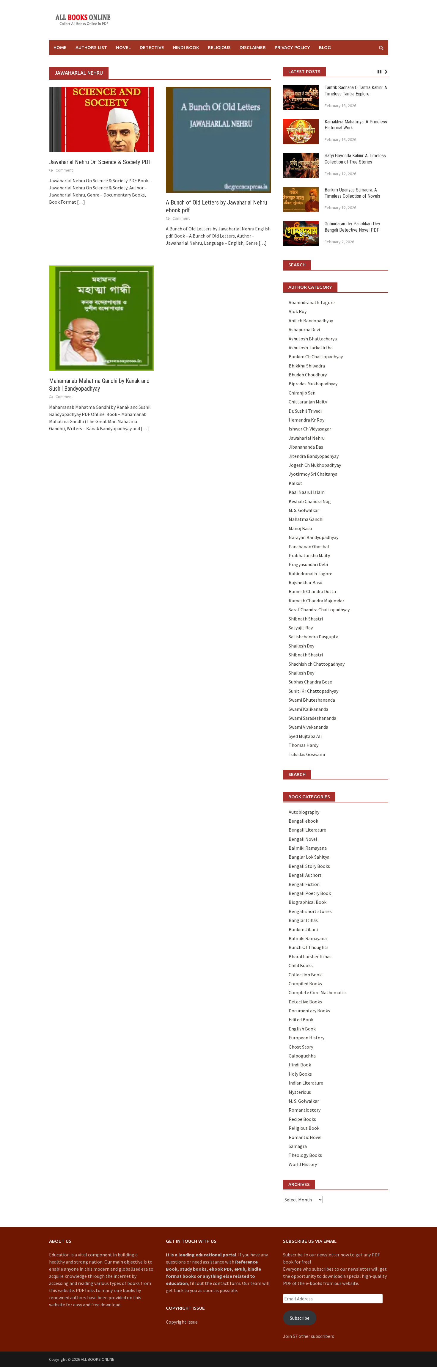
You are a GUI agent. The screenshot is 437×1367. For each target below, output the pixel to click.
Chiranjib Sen (302, 393)
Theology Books (305, 1155)
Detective (152, 47)
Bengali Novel (303, 839)
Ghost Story (301, 1047)
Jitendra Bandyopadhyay (314, 456)
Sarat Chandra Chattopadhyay (319, 609)
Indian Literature (306, 1083)
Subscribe (299, 1318)
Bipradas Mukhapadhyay (313, 383)
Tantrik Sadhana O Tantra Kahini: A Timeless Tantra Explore (356, 91)
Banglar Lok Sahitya (309, 857)
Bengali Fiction (304, 884)
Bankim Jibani (303, 929)
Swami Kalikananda (308, 709)
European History (306, 1038)
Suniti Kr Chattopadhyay (313, 691)
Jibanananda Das (306, 447)
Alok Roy (297, 311)
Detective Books (305, 1002)
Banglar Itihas (303, 920)
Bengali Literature (307, 830)
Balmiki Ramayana (308, 848)
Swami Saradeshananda (312, 718)
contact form (226, 1283)
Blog (325, 47)
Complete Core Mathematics (318, 992)
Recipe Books (302, 1119)
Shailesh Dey (301, 646)
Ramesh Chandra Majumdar (316, 601)
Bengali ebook (303, 821)
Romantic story (304, 1110)
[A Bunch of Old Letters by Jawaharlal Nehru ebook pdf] (218, 139)
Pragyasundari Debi (308, 564)
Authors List (91, 47)
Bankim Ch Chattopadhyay (316, 356)
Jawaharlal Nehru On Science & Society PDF (100, 162)
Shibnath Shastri (306, 619)
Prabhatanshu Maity (309, 555)
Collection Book (305, 975)
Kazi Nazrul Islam (307, 492)
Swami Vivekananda (308, 727)
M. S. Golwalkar (304, 510)
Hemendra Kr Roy (306, 420)
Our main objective (123, 1262)
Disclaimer (253, 47)
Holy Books (300, 1074)
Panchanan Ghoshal (309, 546)
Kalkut (295, 483)
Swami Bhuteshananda (312, 700)
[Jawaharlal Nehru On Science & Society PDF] (101, 119)
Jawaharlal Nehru (307, 438)
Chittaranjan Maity (308, 402)
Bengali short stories (310, 911)
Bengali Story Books (309, 866)
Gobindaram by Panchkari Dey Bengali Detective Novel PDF (352, 227)
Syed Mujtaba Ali (305, 736)
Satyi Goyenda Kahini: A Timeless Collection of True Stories (355, 159)
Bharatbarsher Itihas (310, 956)
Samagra (298, 1146)
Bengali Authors (305, 875)
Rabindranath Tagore (310, 573)
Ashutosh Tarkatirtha (311, 348)
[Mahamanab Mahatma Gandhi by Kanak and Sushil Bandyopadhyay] (101, 317)
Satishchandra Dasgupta (313, 636)
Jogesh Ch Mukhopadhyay (315, 465)
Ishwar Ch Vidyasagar (310, 429)
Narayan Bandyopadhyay (313, 537)
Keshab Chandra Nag (310, 501)
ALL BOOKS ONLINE (97, 1359)
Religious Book (304, 1128)
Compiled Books (305, 983)
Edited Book (301, 1019)
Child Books (301, 965)
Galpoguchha (302, 1056)
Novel (123, 47)
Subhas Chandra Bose (310, 682)
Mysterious (300, 1092)
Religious (219, 47)
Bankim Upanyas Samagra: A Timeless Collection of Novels (352, 193)
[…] (80, 202)
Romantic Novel (305, 1137)
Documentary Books (309, 1011)
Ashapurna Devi (304, 329)
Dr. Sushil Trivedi (305, 411)
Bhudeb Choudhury (308, 375)
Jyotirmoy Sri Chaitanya (313, 474)
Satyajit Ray (301, 628)
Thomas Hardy (303, 745)
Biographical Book (307, 902)
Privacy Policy (292, 47)
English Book (302, 1029)
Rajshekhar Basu (305, 582)
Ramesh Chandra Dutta (312, 591)
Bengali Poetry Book (310, 893)
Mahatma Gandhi (306, 519)
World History (303, 1164)
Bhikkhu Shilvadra (307, 366)
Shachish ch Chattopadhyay (317, 664)
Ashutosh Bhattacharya (313, 339)
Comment (64, 170)
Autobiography (304, 812)
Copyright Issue (182, 1322)
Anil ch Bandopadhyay (311, 320)
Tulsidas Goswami (307, 754)
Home (60, 47)
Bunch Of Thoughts (308, 947)
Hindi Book (186, 47)
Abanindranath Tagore (312, 302)
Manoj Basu (300, 528)
